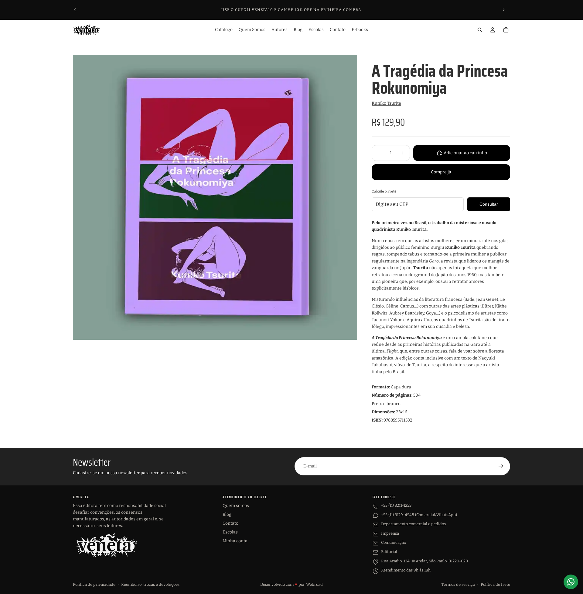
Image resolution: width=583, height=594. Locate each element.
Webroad (314, 584)
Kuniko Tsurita (386, 103)
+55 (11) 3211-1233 (396, 505)
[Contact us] (571, 582)
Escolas (230, 532)
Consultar (488, 204)
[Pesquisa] (479, 29)
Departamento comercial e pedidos (413, 524)
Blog (227, 514)
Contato (230, 523)
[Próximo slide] (503, 9)
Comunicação (393, 542)
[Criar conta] (501, 466)
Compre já (441, 172)
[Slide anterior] (75, 9)
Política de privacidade (94, 584)
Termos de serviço (458, 584)
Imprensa (390, 533)
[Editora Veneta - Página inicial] (106, 545)
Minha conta (235, 541)
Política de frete (495, 584)
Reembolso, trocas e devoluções (150, 584)
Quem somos (236, 505)
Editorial (389, 551)
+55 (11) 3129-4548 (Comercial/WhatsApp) (419, 514)
